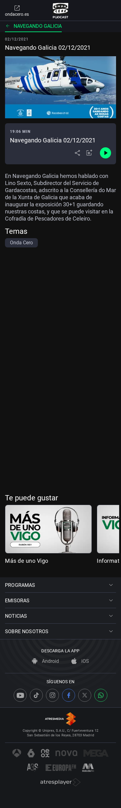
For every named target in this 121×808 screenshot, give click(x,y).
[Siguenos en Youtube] (20, 695)
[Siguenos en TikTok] (36, 695)
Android (50, 661)
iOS (84, 661)
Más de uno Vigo (26, 561)
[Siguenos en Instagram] (52, 695)
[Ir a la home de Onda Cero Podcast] (60, 10)
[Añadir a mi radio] (89, 153)
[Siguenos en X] (84, 695)
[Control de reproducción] (105, 152)
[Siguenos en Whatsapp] (100, 695)
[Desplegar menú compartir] (77, 153)
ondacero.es (17, 14)
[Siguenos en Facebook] (68, 695)
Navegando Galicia (38, 26)
